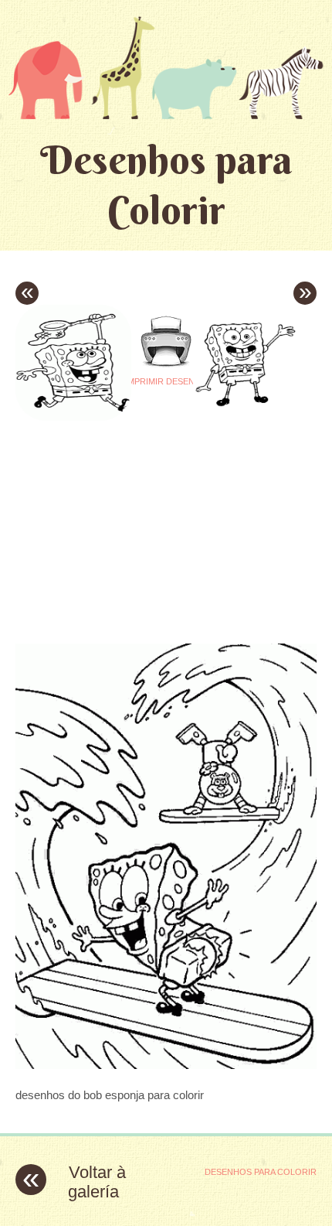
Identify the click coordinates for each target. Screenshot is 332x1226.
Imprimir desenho (166, 381)
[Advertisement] (145, 518)
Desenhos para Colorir (166, 185)
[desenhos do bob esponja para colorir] (166, 1064)
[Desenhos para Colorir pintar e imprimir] (166, 67)
